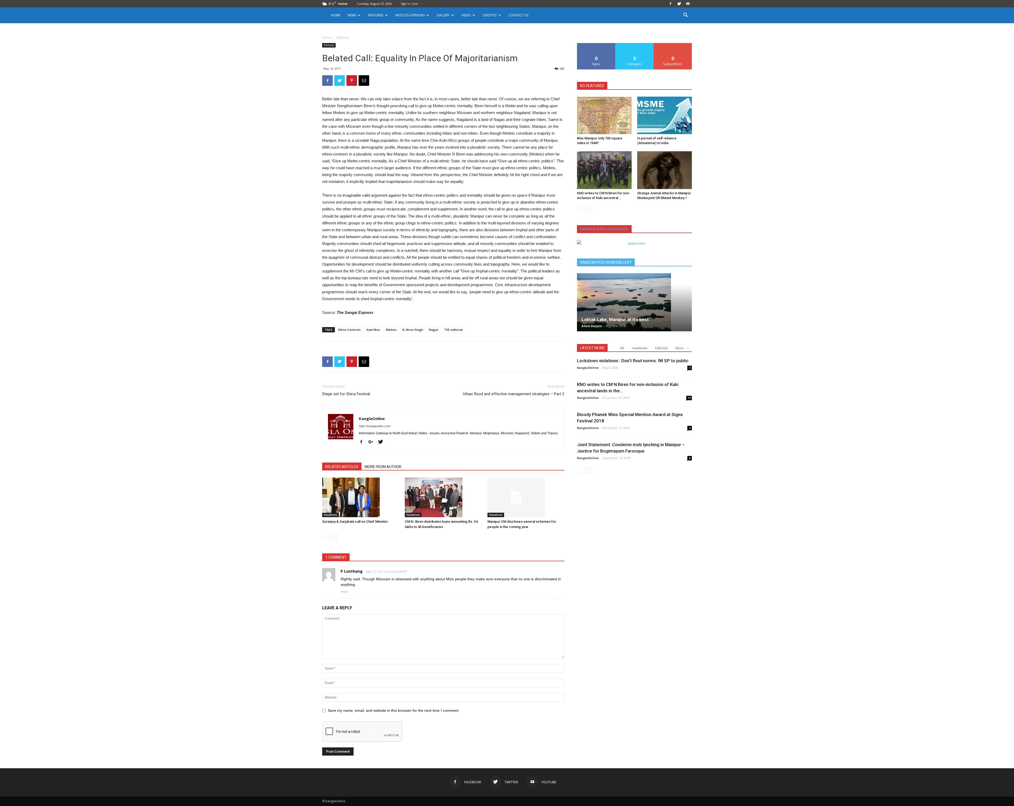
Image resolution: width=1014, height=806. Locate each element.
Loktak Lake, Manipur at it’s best (615, 319)
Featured (375, 15)
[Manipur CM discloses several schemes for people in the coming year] (526, 497)
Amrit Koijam (591, 326)
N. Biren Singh (412, 330)
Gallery (443, 15)
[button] (685, 15)
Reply (344, 591)
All (622, 348)
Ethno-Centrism (349, 330)
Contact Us (518, 15)
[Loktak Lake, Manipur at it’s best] (634, 302)
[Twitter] (679, 3)
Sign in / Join (409, 4)
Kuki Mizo (373, 330)
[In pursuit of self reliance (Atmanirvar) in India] (664, 115)
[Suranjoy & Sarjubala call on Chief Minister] (360, 497)
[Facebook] (670, 3)
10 (689, 398)
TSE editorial (453, 330)
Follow (634, 45)
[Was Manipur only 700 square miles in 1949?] (604, 115)
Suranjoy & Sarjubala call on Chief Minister (355, 522)
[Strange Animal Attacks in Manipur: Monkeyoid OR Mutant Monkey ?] (664, 170)
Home (335, 15)
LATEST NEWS (592, 348)
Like (596, 45)
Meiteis (391, 330)
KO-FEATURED (592, 86)
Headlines (330, 515)
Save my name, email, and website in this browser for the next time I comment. (393, 710)
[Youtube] (688, 3)
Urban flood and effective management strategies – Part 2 (513, 394)
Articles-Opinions (410, 15)
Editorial (329, 45)
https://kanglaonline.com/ (375, 426)
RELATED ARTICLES (341, 467)
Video (466, 15)
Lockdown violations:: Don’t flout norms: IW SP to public (632, 360)
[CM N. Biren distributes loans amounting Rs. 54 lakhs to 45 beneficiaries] (443, 497)
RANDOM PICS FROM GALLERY (606, 262)
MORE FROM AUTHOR (383, 467)
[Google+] (372, 442)
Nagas (433, 330)
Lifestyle (490, 15)
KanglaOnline (372, 418)
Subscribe (673, 45)
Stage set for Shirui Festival (346, 394)
